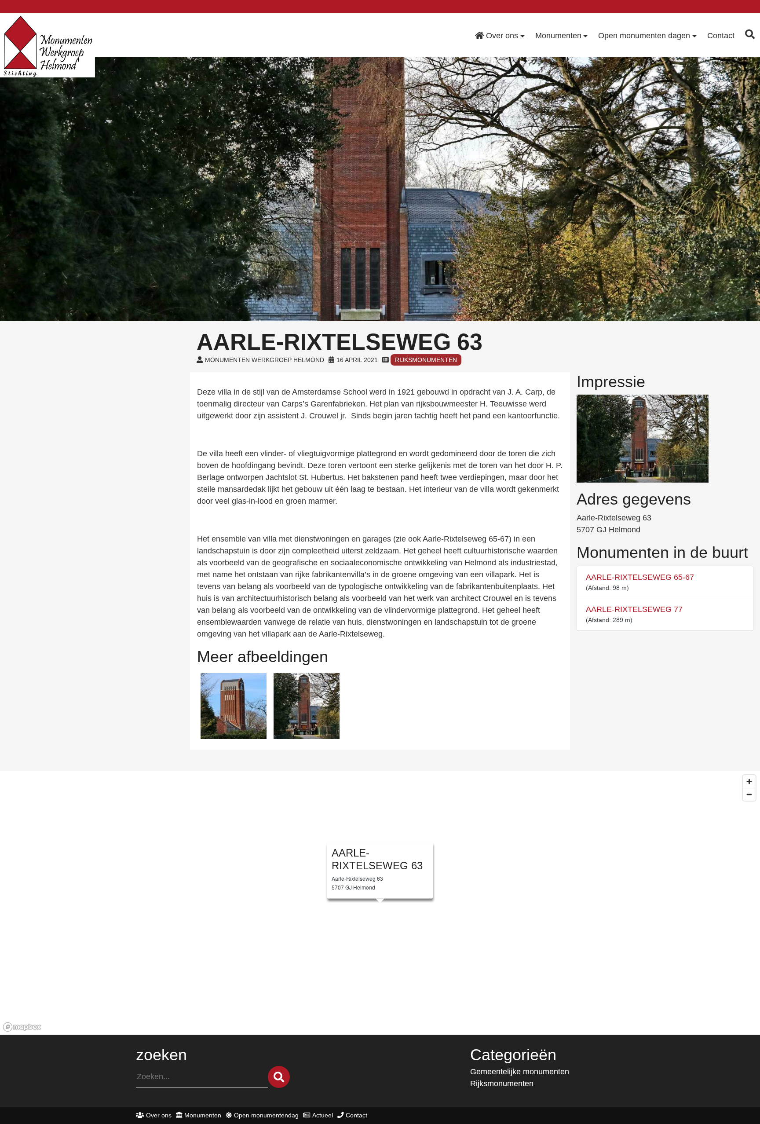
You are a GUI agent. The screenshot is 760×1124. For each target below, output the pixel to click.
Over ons (159, 1115)
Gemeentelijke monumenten (519, 1071)
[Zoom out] (749, 794)
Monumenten (202, 1115)
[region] (380, 903)
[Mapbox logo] (22, 1027)
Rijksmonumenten (426, 359)
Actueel (322, 1115)
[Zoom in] (749, 781)
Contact (356, 1115)
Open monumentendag (266, 1115)
